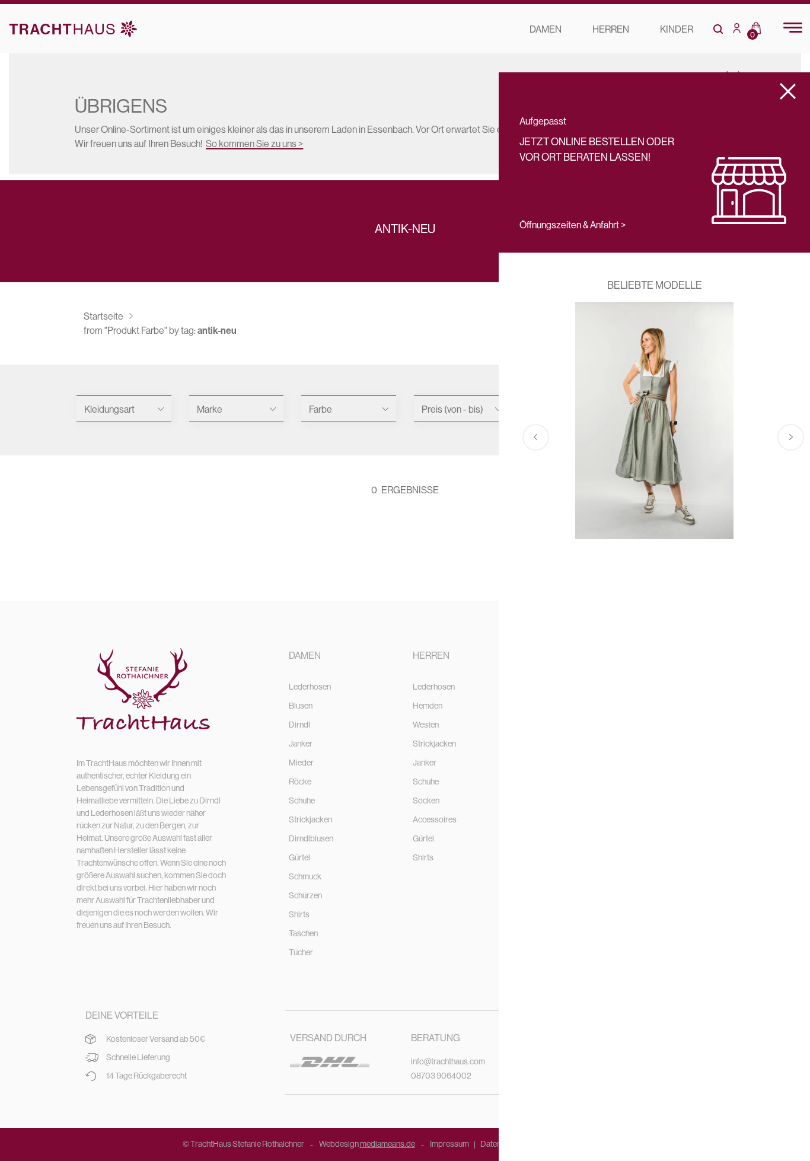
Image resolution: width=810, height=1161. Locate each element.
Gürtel (299, 857)
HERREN (610, 29)
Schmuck (305, 876)
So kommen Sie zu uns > (254, 143)
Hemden (427, 705)
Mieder (301, 762)
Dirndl (299, 724)
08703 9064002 (441, 1075)
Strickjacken (310, 819)
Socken (426, 800)
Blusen (300, 705)
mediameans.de (387, 1143)
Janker (300, 743)
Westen (426, 724)
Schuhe (302, 800)
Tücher (301, 952)
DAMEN (546, 29)
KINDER (676, 29)
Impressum (449, 1143)
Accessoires (435, 819)
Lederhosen (310, 686)
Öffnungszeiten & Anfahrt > (572, 225)
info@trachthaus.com (448, 1061)
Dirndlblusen (311, 838)
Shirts (299, 914)
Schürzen (305, 895)
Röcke (300, 781)
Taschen (303, 933)
